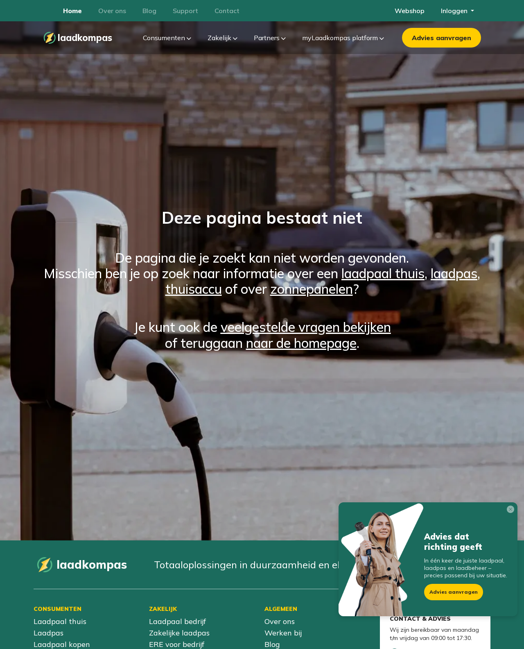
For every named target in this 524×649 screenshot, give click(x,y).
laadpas (454, 273)
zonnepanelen (311, 289)
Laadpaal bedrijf (177, 621)
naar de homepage (301, 343)
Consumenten (165, 38)
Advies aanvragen (441, 38)
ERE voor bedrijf (176, 644)
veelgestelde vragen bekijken (306, 327)
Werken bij (283, 633)
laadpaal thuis (383, 273)
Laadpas (48, 633)
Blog (272, 644)
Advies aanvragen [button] (453, 592)
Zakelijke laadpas (179, 633)
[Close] (512, 511)
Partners (267, 38)
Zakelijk (220, 38)
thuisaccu (193, 289)
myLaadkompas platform (340, 38)
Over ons (279, 621)
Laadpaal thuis (60, 621)
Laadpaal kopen (62, 644)
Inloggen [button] (455, 11)
